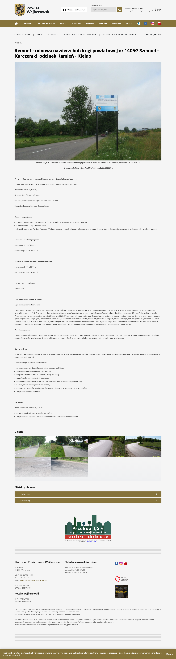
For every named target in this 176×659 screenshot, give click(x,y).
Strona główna (22, 34)
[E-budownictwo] (121, 597)
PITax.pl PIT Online (92, 541)
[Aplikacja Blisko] (138, 23)
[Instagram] (152, 23)
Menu (39, 34)
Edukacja (103, 23)
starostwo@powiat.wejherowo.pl (33, 580)
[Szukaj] (119, 9)
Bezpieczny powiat (46, 23)
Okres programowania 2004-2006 (80, 34)
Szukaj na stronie (96, 5)
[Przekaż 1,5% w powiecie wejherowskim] (88, 538)
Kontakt (129, 23)
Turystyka (116, 23)
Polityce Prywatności (12, 655)
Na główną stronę (152, 35)
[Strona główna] (16, 23)
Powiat (63, 23)
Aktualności (28, 23)
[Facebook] (145, 23)
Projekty (90, 23)
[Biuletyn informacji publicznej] (159, 23)
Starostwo (76, 23)
